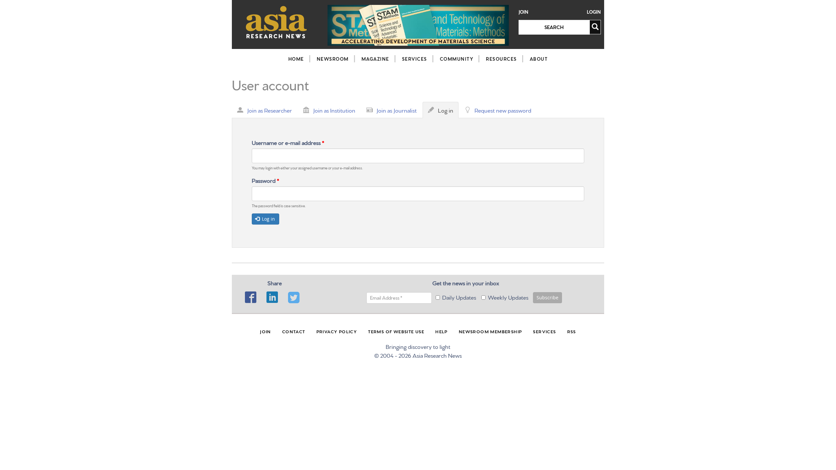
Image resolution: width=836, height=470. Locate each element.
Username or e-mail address (288, 142)
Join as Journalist (397, 110)
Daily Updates (459, 297)
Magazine (375, 59)
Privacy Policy (336, 331)
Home (296, 59)
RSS (571, 331)
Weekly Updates (508, 297)
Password (265, 180)
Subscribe (547, 297)
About (539, 59)
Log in (447, 112)
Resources (501, 59)
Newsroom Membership (490, 331)
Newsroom (333, 59)
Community (457, 59)
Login (594, 11)
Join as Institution (334, 110)
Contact (293, 331)
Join (523, 11)
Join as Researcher (269, 110)
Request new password (502, 110)
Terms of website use (396, 331)
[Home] (276, 22)
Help (441, 331)
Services (414, 59)
